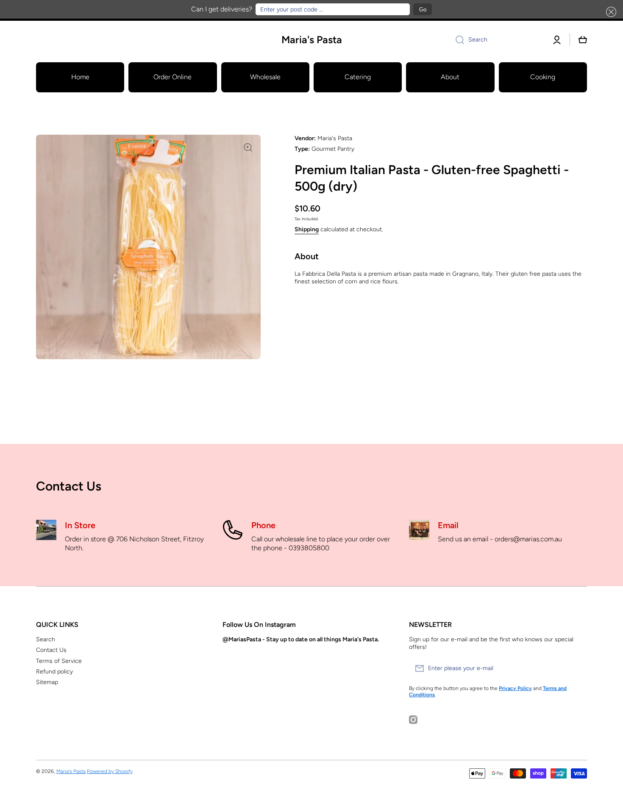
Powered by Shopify (110, 771)
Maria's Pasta (71, 771)
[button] (609, 11)
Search (45, 639)
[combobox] (496, 39)
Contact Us (51, 650)
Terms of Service (59, 661)
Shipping (307, 229)
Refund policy (54, 671)
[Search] (456, 39)
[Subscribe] (576, 668)
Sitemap (47, 682)
